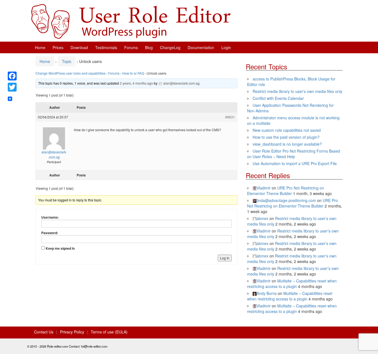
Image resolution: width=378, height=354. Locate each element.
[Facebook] (12, 76)
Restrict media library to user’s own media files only (297, 91)
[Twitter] (12, 87)
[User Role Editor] (131, 21)
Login (226, 47)
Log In (224, 258)
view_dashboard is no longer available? (287, 144)
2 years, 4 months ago (136, 83)
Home (40, 47)
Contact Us (43, 332)
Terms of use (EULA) (109, 332)
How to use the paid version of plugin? (286, 137)
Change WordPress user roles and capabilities (70, 73)
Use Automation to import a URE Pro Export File (295, 163)
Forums (131, 47)
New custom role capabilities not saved (287, 130)
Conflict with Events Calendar (278, 98)
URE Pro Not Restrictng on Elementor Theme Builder (285, 190)
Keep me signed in (60, 248)
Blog (149, 47)
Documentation (201, 47)
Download (79, 47)
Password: (49, 232)
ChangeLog (170, 47)
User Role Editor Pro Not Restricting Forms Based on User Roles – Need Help (293, 153)
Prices (58, 47)
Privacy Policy (72, 332)
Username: (50, 217)
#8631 (230, 117)
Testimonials (106, 47)
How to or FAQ (133, 73)
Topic (66, 61)
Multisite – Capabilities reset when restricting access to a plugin (292, 283)
